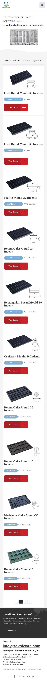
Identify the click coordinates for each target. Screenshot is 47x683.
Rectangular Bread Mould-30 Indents (23, 304)
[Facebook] (14, 677)
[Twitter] (23, 677)
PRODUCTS (17, 61)
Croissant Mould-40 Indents (22, 356)
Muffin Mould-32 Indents (20, 197)
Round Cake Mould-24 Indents (18, 250)
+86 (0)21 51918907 (14, 659)
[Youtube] (28, 677)
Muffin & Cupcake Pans (34, 61)
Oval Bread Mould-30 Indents (23, 144)
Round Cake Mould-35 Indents (18, 409)
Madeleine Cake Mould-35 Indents (21, 517)
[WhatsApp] (33, 677)
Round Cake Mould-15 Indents (18, 463)
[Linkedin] (19, 677)
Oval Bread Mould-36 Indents (23, 93)
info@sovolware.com (21, 646)
